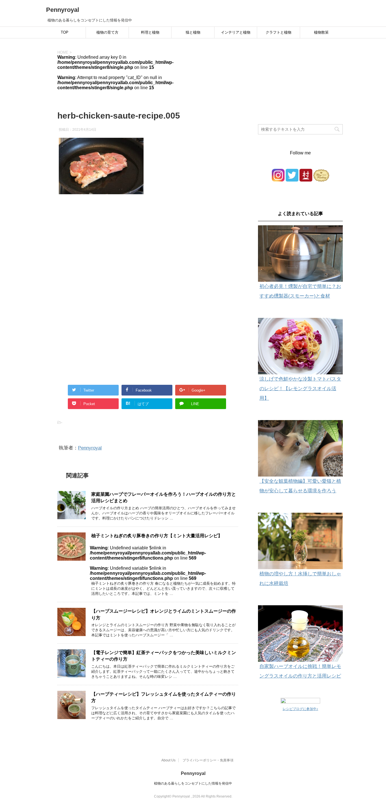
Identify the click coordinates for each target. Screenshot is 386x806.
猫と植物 (193, 32)
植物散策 (321, 32)
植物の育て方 (107, 32)
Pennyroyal (62, 9)
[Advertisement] (147, 256)
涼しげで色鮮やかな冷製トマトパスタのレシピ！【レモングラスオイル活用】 (300, 388)
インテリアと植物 (235, 32)
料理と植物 (150, 32)
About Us (168, 760)
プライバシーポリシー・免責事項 (208, 760)
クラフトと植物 (278, 32)
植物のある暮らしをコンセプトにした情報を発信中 (193, 783)
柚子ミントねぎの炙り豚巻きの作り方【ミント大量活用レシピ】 (156, 535)
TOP (64, 32)
